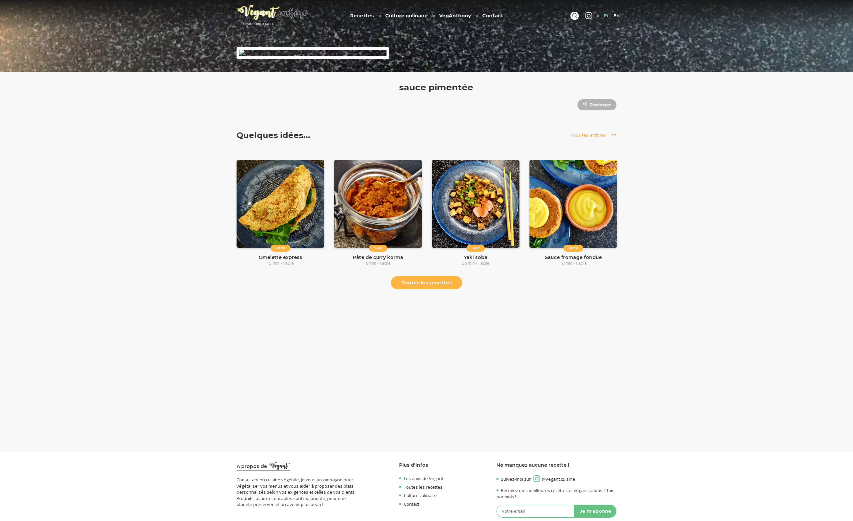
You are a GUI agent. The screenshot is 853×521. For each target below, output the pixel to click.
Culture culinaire (406, 16)
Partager (600, 104)
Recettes (362, 16)
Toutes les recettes (426, 283)
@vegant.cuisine (558, 479)
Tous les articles (588, 135)
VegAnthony (455, 16)
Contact (492, 16)
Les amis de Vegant (423, 478)
